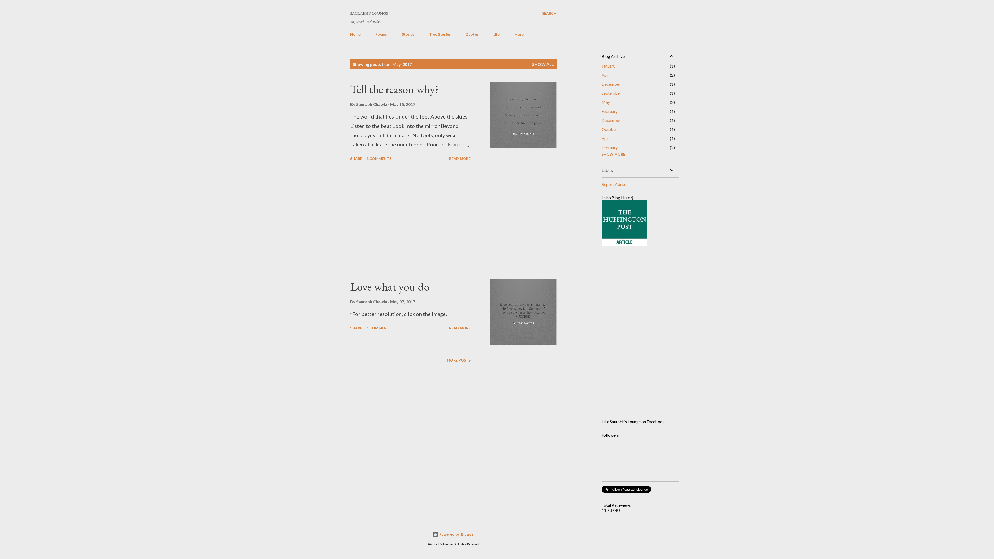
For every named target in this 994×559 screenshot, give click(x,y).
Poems (381, 34)
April (606, 74)
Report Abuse (614, 184)
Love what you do (389, 286)
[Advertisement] (410, 221)
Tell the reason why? (394, 89)
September (611, 93)
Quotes (472, 34)
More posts (459, 360)
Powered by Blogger (456, 534)
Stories (408, 34)
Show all (543, 64)
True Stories (440, 34)
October (609, 129)
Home (355, 34)
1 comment (378, 328)
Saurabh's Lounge (369, 13)
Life (496, 34)
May (606, 102)
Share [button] (356, 158)
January (608, 65)
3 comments (379, 158)
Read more (460, 158)
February (610, 111)
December (611, 84)
